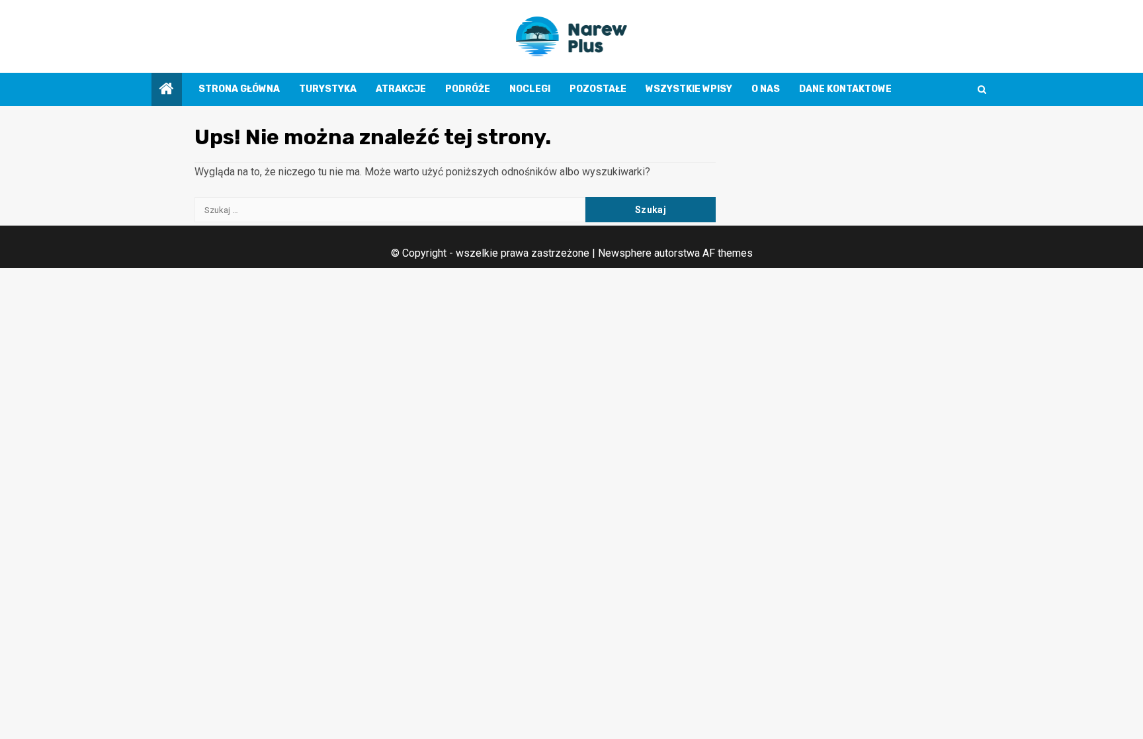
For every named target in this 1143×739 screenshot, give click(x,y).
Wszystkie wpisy (689, 89)
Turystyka (328, 89)
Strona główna (239, 89)
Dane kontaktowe (845, 89)
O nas (765, 89)
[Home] (166, 90)
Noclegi (529, 89)
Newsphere (625, 253)
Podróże (467, 89)
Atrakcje (401, 89)
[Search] (982, 90)
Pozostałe (598, 89)
